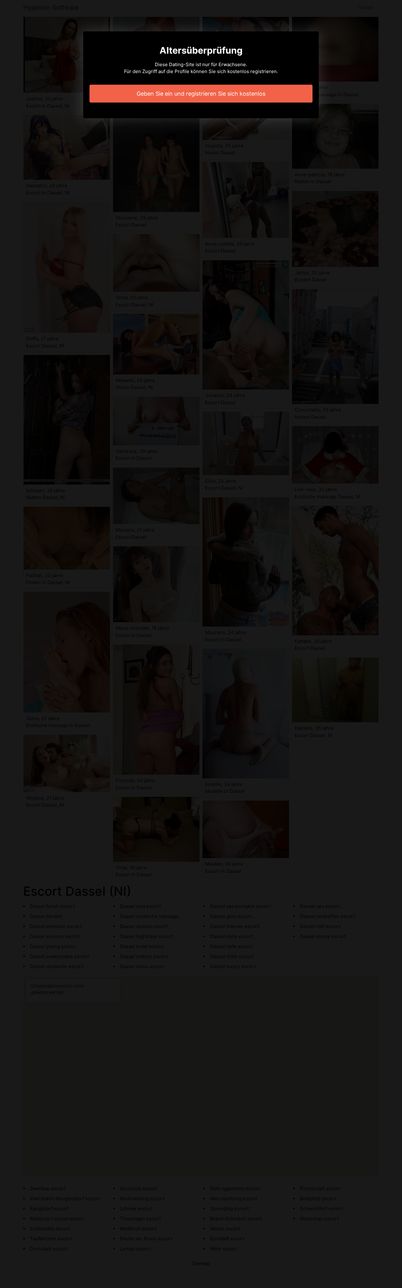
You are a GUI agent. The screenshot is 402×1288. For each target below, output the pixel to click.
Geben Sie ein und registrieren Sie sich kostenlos (201, 93)
